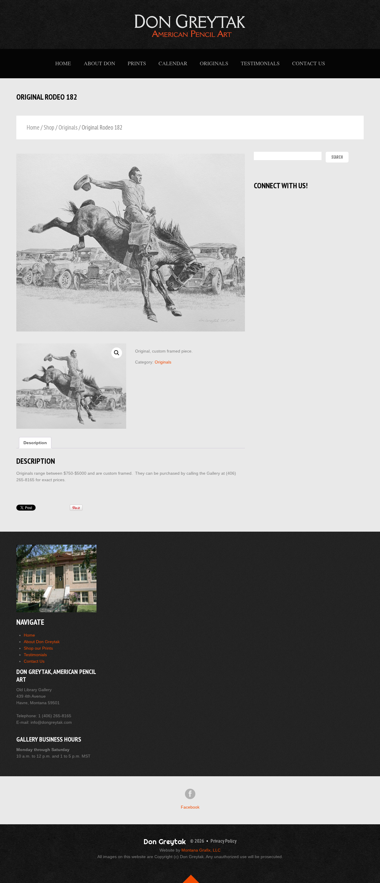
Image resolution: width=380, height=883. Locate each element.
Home (63, 63)
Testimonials (260, 63)
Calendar (173, 63)
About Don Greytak (42, 641)
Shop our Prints (38, 648)
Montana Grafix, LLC (201, 850)
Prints (137, 63)
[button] (116, 353)
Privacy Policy (223, 841)
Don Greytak (164, 841)
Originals (214, 63)
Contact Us (308, 63)
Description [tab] (35, 442)
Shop (49, 127)
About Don (99, 63)
